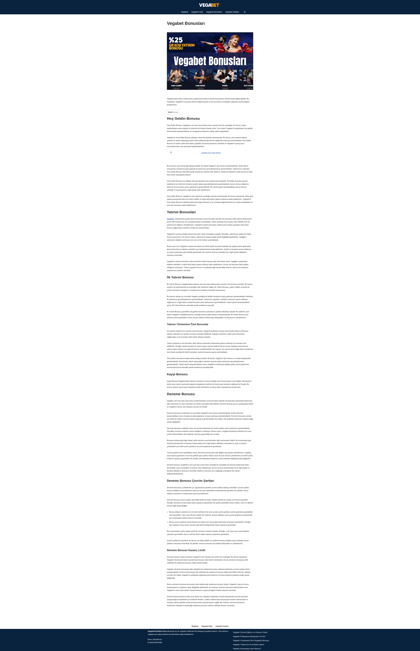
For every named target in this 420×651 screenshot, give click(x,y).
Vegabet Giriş (197, 12)
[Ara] (245, 12)
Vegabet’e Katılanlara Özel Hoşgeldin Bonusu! (251, 640)
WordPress (157, 639)
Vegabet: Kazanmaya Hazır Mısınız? (247, 649)
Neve (150, 639)
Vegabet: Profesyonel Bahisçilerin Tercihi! (249, 636)
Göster (175, 112)
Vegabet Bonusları (214, 12)
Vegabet (184, 12)
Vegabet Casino (222, 626)
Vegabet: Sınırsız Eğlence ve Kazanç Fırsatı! (250, 632)
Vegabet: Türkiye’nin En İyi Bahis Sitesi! (248, 645)
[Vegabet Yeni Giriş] (210, 4)
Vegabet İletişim (232, 12)
